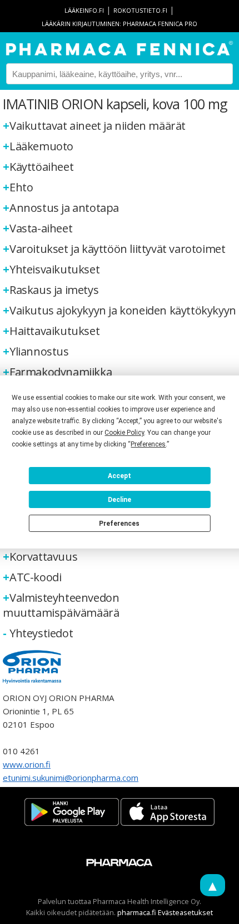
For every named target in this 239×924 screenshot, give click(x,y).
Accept (119, 476)
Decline (119, 500)
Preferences (119, 523)
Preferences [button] (148, 444)
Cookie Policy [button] (124, 432)
